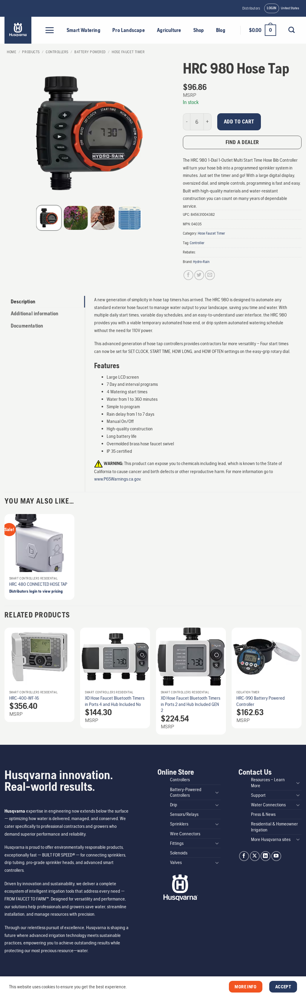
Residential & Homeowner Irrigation (274, 826)
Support (258, 795)
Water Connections (268, 805)
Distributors (251, 8)
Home (11, 52)
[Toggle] (217, 792)
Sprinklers (179, 824)
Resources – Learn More (268, 782)
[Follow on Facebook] (244, 856)
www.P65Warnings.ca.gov (117, 479)
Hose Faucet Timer (128, 52)
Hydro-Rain (201, 261)
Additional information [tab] (34, 313)
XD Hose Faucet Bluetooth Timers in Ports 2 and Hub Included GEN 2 (190, 704)
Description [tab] (23, 302)
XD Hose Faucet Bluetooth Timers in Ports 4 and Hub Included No (114, 701)
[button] (271, 8)
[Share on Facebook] (188, 275)
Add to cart (239, 121)
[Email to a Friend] (210, 275)
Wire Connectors (185, 834)
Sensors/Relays (184, 814)
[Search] (291, 29)
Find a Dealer (242, 142)
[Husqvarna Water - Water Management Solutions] (18, 30)
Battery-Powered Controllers (185, 792)
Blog (220, 30)
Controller (197, 243)
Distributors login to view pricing (36, 591)
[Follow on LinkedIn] (265, 856)
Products (30, 52)
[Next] (301, 683)
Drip (173, 805)
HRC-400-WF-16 (24, 698)
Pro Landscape (128, 30)
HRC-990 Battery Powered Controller (260, 701)
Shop (198, 30)
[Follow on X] (255, 856)
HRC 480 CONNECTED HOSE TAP (38, 584)
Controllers (57, 52)
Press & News (263, 814)
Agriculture (169, 30)
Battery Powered (90, 52)
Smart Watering (83, 30)
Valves (176, 862)
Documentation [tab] (27, 326)
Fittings (176, 843)
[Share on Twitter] (199, 275)
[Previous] (4, 683)
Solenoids (178, 853)
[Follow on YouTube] (276, 856)
